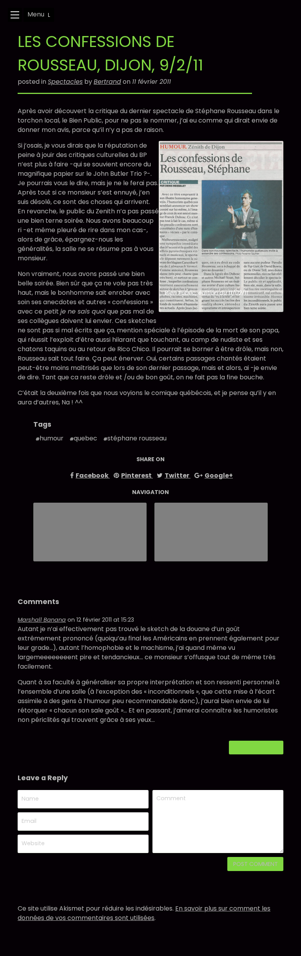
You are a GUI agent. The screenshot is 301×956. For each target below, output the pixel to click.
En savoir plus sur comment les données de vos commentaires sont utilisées (144, 913)
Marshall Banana (42, 620)
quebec (85, 438)
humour (51, 438)
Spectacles (65, 81)
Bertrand (107, 81)
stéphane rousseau (137, 438)
